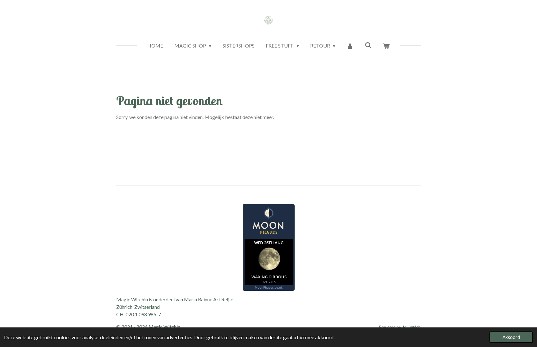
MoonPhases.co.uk (268, 287)
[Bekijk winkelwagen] (386, 45)
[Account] (349, 45)
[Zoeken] (367, 44)
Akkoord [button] (511, 337)
